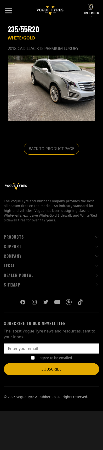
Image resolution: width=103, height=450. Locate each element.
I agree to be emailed (55, 357)
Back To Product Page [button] (51, 148)
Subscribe (51, 369)
